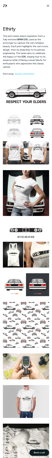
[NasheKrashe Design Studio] (5, 6)
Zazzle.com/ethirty (24, 73)
